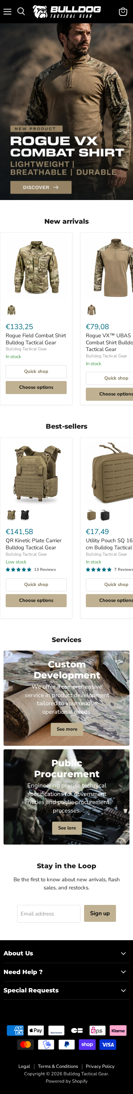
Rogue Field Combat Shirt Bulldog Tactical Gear (36, 339)
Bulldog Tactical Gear (26, 349)
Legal (24, 1066)
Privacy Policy (100, 1066)
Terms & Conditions (58, 1066)
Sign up (100, 913)
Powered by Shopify (67, 1081)
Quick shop (36, 371)
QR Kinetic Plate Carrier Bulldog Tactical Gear (33, 544)
